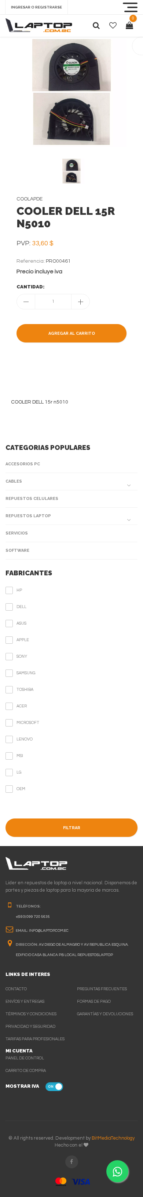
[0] (129, 25)
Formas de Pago (94, 1001)
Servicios (17, 533)
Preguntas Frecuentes (102, 989)
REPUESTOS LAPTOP (28, 516)
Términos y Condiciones (31, 1014)
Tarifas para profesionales (35, 1039)
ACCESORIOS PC (23, 464)
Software (17, 550)
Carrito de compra (26, 1071)
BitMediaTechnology (113, 1138)
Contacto (16, 989)
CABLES (14, 481)
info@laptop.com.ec (49, 931)
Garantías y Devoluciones (105, 1014)
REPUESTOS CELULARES (32, 498)
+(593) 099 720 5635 (33, 917)
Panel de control (25, 1058)
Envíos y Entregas (25, 1001)
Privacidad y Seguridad (30, 1026)
